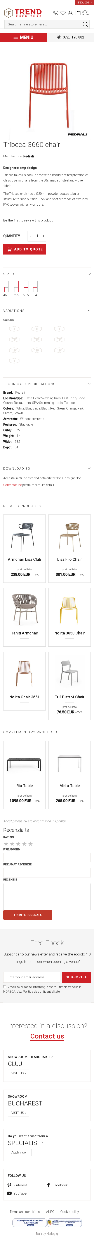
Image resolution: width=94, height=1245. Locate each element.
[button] (84, 2)
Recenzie (10, 879)
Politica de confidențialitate (41, 991)
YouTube (20, 1193)
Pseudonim (12, 849)
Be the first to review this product (28, 220)
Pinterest (20, 1185)
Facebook (60, 1185)
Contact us (47, 1036)
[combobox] (47, 24)
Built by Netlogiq (47, 1233)
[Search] (85, 24)
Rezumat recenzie (17, 864)
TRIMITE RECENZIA (28, 915)
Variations (14, 311)
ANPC (50, 1211)
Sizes (8, 274)
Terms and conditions (25, 1211)
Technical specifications (29, 384)
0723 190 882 (73, 37)
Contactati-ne (12, 485)
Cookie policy (69, 1211)
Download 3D (16, 469)
